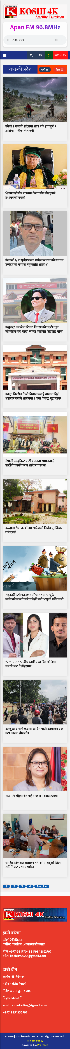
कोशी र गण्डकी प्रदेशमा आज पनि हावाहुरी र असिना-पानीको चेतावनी (30, 128)
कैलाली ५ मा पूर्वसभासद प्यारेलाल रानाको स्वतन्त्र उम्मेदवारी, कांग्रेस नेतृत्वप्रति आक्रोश (34, 262)
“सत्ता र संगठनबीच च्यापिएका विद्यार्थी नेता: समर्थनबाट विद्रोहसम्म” (30, 664)
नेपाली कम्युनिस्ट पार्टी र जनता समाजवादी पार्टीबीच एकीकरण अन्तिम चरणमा (30, 463)
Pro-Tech (42, 1045)
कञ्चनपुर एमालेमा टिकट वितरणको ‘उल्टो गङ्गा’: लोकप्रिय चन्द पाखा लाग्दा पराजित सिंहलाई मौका (34, 329)
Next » (42, 886)
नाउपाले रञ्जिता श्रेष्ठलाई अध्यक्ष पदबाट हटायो (31, 796)
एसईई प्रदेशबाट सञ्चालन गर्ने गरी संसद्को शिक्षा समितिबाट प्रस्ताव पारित (33, 865)
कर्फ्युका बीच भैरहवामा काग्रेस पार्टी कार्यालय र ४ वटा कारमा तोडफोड (34, 731)
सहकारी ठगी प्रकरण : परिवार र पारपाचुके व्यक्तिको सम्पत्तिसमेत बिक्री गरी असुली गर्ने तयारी (34, 597)
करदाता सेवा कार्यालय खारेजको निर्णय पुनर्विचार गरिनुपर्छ (33, 530)
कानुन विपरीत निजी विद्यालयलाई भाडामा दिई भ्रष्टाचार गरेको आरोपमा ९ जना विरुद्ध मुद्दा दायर (33, 396)
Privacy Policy (35, 1040)
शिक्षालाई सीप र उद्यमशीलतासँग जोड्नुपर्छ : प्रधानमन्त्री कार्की (31, 195)
